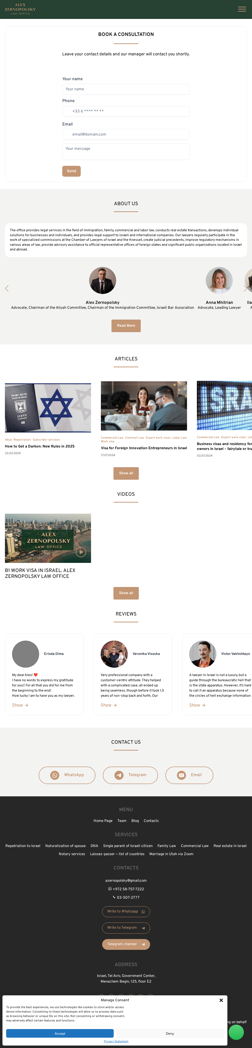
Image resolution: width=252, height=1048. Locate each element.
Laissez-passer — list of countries (117, 854)
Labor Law (179, 437)
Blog (135, 821)
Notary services (72, 854)
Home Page (103, 821)
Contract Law (134, 437)
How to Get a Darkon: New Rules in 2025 (40, 446)
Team (121, 821)
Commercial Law (112, 437)
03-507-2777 (128, 897)
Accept (60, 1033)
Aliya (8, 439)
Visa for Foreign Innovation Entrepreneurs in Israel (144, 448)
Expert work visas (158, 437)
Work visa (107, 441)
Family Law (167, 846)
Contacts (151, 821)
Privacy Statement (116, 1041)
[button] (221, 1000)
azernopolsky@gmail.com (126, 880)
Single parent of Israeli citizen (128, 846)
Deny (170, 1033)
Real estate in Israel (230, 846)
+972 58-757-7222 (128, 889)
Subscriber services (46, 439)
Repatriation (22, 439)
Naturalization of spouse (65, 846)
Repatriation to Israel (22, 846)
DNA (94, 846)
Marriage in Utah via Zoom (171, 854)
